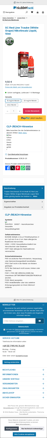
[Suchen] (26, 12)
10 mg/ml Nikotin (13, 101)
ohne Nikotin (11, 105)
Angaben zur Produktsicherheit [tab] (16, 207)
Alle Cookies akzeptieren (24, 434)
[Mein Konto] (37, 12)
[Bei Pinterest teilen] (18, 168)
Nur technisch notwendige (32, 429)
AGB (22, 331)
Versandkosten (8, 408)
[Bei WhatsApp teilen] (23, 168)
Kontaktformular (22, 356)
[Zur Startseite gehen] (24, 7)
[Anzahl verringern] (7, 111)
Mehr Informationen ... (23, 424)
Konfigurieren (11, 429)
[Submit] (39, 321)
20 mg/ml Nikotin (30, 101)
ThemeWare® (23, 414)
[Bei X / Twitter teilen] (12, 168)
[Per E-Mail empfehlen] (28, 168)
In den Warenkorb (32, 111)
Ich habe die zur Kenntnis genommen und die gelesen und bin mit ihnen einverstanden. (24, 331)
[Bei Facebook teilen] (7, 168)
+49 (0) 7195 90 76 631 (14, 346)
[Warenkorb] (43, 12)
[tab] (23, 192)
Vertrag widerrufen (11, 362)
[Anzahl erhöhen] (19, 111)
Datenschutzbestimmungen (24, 329)
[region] (23, 65)
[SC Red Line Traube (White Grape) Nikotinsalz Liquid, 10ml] (23, 64)
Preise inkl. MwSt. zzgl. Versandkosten (18, 87)
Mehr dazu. (22, 133)
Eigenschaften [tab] (10, 201)
